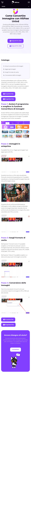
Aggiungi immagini (9, 69)
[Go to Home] (15, 2)
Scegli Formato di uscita (11, 72)
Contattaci (15, 349)
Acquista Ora (9, 94)
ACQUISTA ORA (16, 41)
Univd (3, 6)
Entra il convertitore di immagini (13, 66)
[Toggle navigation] (29, 2)
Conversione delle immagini (12, 75)
